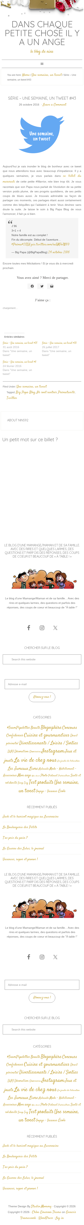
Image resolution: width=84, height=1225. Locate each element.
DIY (11, 751)
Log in (59, 1218)
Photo (44, 775)
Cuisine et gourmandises (47, 735)
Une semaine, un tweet (31, 386)
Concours (69, 728)
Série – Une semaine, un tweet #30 (59, 343)
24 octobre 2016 (59, 252)
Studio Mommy (41, 1206)
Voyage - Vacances (46, 791)
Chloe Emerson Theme (46, 1212)
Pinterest (52, 776)
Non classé (36, 775)
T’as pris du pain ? (15, 837)
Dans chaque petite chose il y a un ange (42, 33)
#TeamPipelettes (18, 728)
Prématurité (66, 392)
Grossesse (35, 751)
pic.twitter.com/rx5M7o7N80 (50, 244)
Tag (26, 783)
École (61, 791)
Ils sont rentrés (46, 392)
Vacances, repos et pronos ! (20, 859)
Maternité (44, 769)
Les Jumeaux (18, 769)
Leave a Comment (54, 104)
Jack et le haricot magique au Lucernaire (31, 816)
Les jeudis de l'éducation (68, 761)
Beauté (35, 727)
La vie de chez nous (35, 760)
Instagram (52, 751)
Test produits (41, 782)
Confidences (14, 735)
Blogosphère (51, 727)
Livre (33, 768)
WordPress (45, 1218)
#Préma (17, 244)
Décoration (21, 751)
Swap (20, 783)
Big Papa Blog (25, 392)
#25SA (26, 244)
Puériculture (64, 775)
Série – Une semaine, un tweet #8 (19, 362)
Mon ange (24, 775)
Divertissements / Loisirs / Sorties (48, 743)
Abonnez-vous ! (42, 697)
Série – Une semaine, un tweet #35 (20, 343)
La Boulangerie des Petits (20, 827)
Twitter (12, 398)
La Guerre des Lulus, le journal (23, 848)
